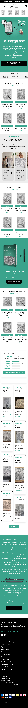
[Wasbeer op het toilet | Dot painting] (7, 222)
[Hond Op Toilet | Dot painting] (7, 118)
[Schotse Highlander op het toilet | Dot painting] (21, 198)
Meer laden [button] (14, 526)
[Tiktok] (7, 635)
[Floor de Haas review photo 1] (19, 437)
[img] (6, 387)
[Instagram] (5, 635)
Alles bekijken (14, 85)
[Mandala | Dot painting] (21, 118)
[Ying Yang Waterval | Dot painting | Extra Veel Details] (21, 302)
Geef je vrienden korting (7, 664)
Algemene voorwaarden (8, 647)
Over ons (3, 657)
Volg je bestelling (6, 667)
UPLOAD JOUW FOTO (14, 608)
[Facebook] (2, 635)
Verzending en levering (7, 642)
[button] (8, 361)
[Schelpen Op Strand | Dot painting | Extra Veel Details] (21, 327)
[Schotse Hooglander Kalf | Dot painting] (7, 94)
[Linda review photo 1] (7, 505)
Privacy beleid (5, 649)
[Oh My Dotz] (14, 6)
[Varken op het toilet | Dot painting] (21, 222)
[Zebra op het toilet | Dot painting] (7, 198)
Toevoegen (7, 102)
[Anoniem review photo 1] (19, 510)
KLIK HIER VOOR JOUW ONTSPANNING (14, 63)
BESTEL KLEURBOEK (14, 281)
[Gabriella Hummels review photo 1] (19, 475)
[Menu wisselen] (1, 6)
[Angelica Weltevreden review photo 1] (7, 403)
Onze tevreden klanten (7, 662)
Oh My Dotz (7, 702)
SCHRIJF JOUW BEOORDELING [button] (14, 372)
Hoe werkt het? (5, 659)
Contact (3, 652)
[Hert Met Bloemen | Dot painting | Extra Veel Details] (7, 327)
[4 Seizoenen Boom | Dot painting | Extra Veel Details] (7, 302)
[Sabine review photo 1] (7, 436)
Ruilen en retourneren (7, 644)
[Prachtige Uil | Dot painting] (21, 94)
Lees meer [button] (18, 416)
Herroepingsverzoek (7, 669)
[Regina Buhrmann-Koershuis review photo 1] (7, 474)
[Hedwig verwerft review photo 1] (19, 403)
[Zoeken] (5, 6)
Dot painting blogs (6, 654)
